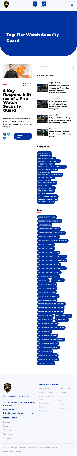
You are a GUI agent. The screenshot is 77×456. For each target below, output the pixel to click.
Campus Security (44, 156)
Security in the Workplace (48, 347)
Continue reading (22, 137)
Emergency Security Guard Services (51, 167)
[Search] (69, 66)
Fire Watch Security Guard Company (52, 256)
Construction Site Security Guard (51, 233)
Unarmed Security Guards (48, 359)
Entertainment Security (47, 169)
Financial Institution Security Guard (52, 241)
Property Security (45, 316)
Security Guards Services (48, 343)
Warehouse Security (46, 202)
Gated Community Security (48, 276)
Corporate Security (45, 164)
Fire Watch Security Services (49, 272)
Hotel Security (44, 180)
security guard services (47, 336)
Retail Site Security (45, 191)
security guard (62, 320)
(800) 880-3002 (10, 409)
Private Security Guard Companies (51, 304)
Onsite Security (44, 185)
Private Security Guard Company (50, 308)
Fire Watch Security (46, 177)
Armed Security (44, 153)
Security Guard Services (47, 199)
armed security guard (46, 217)
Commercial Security (46, 159)
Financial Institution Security (50, 175)
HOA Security (43, 280)
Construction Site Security (48, 161)
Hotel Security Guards (47, 284)
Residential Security (46, 188)
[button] (72, 4)
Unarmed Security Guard (47, 355)
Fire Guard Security (45, 245)
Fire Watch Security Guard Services (51, 268)
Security (41, 194)
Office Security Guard (46, 292)
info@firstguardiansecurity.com (18, 413)
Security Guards (44, 332)
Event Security (44, 172)
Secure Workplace (45, 320)
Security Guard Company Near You (51, 328)
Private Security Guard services (50, 312)
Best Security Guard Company (49, 221)
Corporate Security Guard (48, 237)
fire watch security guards (48, 264)
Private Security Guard (47, 300)
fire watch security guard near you (52, 260)
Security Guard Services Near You (51, 340)
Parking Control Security (48, 296)
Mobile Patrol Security (47, 183)
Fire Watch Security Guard (48, 253)
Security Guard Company (47, 196)
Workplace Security (46, 363)
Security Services (45, 351)
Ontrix (55, 447)
